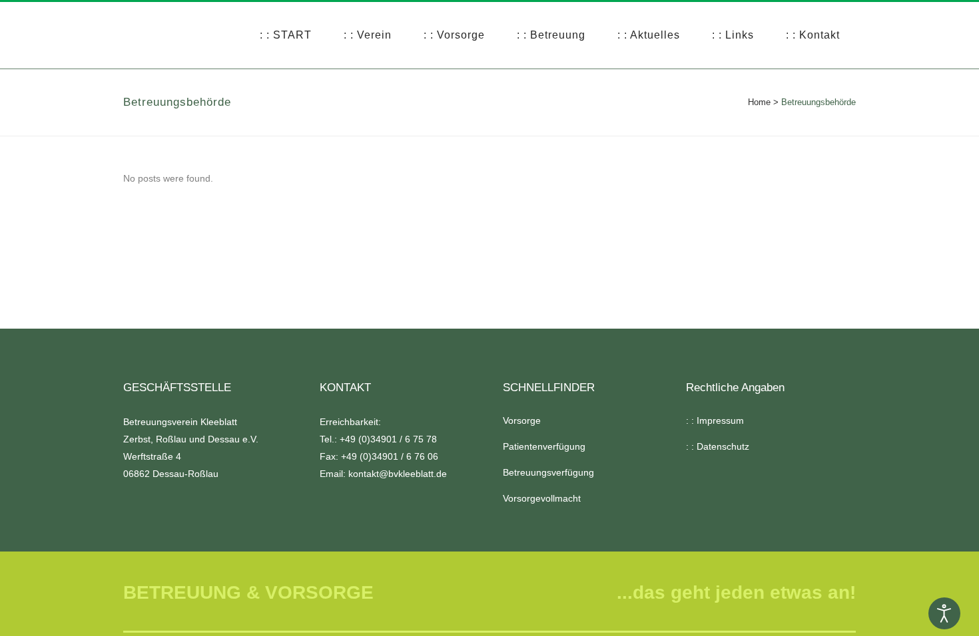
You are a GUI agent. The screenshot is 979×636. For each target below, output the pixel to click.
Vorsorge (522, 420)
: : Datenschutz (717, 446)
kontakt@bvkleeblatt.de (397, 473)
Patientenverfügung (544, 446)
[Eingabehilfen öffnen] (944, 613)
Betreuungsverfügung (548, 472)
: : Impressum (715, 420)
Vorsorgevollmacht (542, 498)
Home (759, 102)
